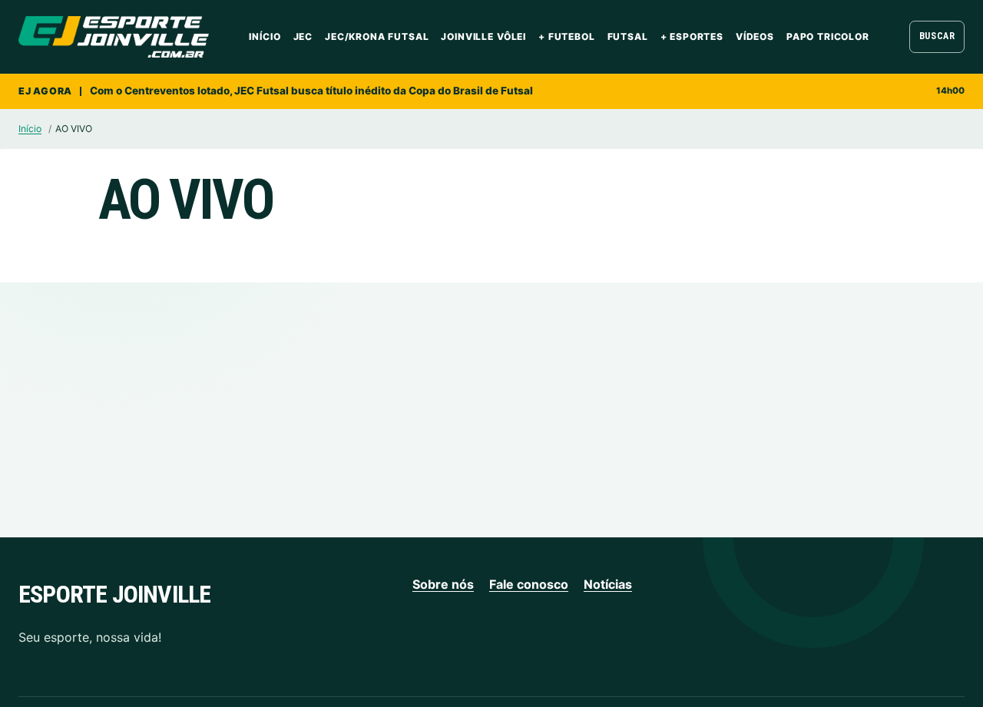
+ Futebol (566, 36)
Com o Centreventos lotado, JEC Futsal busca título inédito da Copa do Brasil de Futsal (311, 90)
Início (264, 36)
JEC (303, 36)
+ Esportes (691, 36)
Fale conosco (528, 584)
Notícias (608, 584)
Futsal (627, 36)
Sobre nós (443, 584)
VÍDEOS (755, 36)
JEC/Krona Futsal (377, 36)
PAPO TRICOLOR (827, 36)
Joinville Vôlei (483, 36)
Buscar (937, 36)
